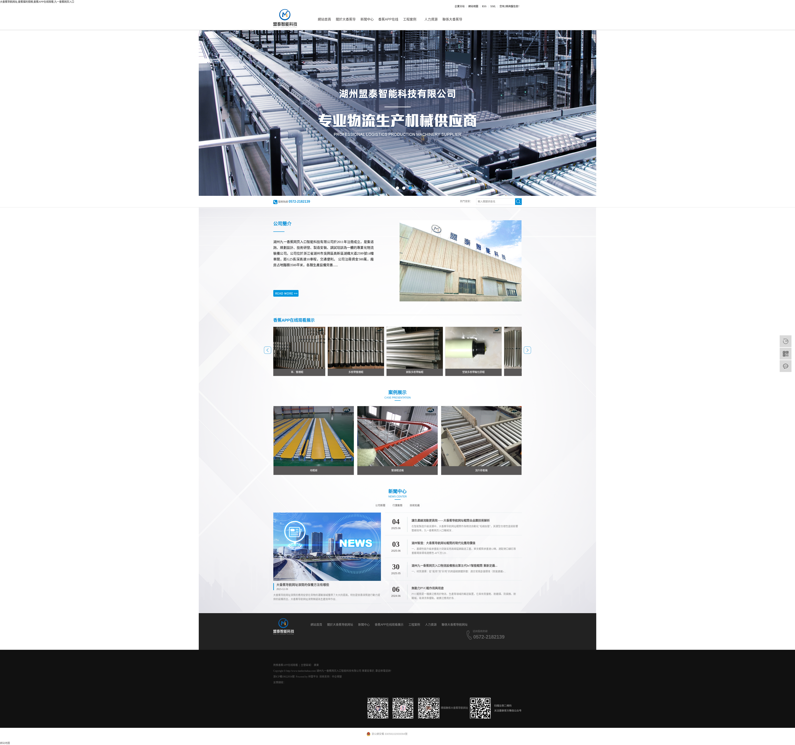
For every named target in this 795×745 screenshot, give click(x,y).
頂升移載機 (481, 470)
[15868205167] (785, 341)
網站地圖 (473, 6)
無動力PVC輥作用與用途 (428, 588)
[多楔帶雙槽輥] (307, 347)
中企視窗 (337, 676)
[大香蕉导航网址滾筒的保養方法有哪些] (327, 547)
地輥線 (313, 470)
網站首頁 (324, 19)
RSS (484, 6)
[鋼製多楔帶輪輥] (366, 347)
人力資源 (431, 19)
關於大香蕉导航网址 (346, 24)
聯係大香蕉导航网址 (452, 24)
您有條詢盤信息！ (510, 6)
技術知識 (415, 505)
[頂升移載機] (481, 435)
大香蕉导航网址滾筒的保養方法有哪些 (302, 584)
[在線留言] (785, 366)
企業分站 (460, 6)
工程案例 (409, 19)
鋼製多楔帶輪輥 (366, 372)
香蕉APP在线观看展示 (388, 24)
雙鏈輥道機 (397, 470)
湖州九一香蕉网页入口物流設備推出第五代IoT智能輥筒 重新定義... (454, 565)
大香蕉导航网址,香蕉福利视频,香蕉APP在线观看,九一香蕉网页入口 (37, 1)
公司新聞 (380, 505)
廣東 (316, 665)
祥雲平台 (313, 676)
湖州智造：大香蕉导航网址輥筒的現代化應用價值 (443, 543)
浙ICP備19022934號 (284, 676)
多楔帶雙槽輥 (307, 372)
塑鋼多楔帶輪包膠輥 (425, 372)
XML (493, 6)
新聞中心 (367, 19)
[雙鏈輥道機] (397, 435)
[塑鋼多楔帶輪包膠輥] (425, 347)
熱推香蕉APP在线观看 (285, 665)
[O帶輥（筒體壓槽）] (484, 347)
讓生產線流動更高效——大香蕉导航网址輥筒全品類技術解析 (451, 520)
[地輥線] (313, 435)
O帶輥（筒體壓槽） (484, 372)
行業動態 (397, 505)
